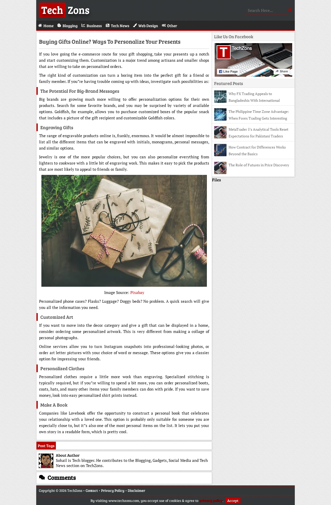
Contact (92, 490)
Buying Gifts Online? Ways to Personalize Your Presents (109, 41)
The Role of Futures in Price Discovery (259, 164)
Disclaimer (136, 490)
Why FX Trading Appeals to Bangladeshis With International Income (247, 100)
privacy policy (210, 500)
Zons (65, 10)
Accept (232, 500)
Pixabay (137, 292)
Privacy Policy (112, 490)
